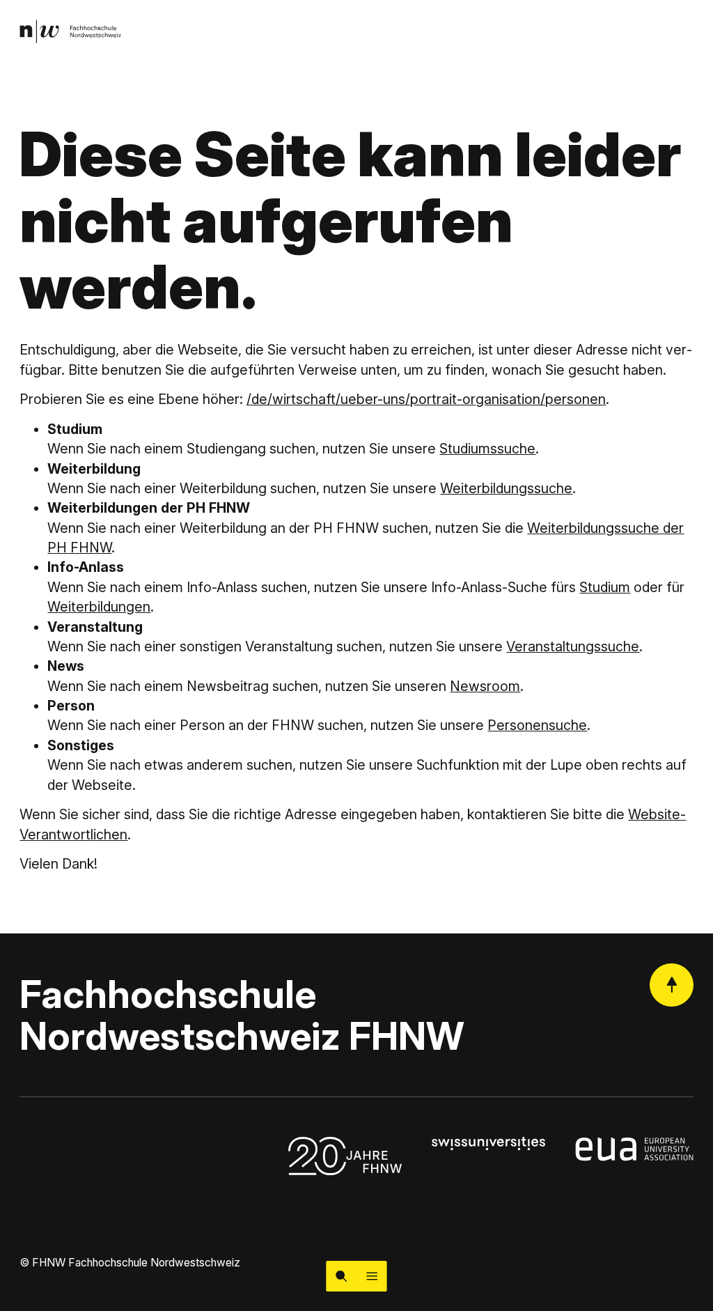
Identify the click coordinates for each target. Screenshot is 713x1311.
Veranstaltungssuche (572, 646)
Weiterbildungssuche (506, 488)
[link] (70, 31)
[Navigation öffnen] (371, 1276)
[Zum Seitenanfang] (672, 985)
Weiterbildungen (98, 606)
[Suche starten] (341, 1276)
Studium (604, 587)
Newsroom (485, 686)
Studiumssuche (487, 448)
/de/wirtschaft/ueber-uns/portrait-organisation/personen (426, 399)
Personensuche (537, 725)
